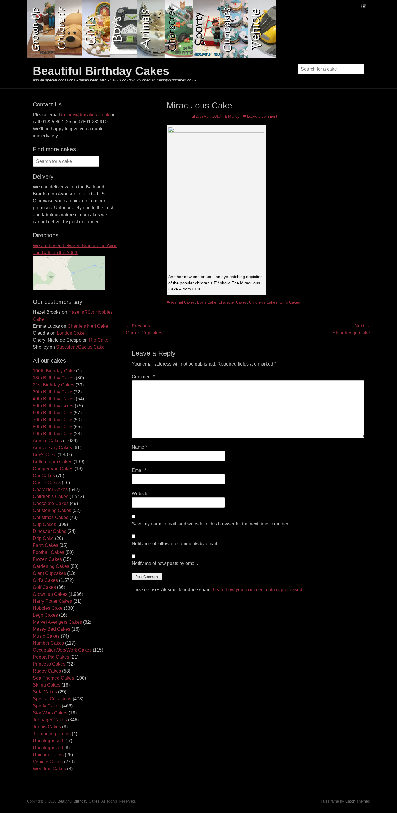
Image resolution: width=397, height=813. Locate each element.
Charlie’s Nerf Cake (87, 326)
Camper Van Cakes (53, 468)
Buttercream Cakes (52, 461)
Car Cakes (44, 475)
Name (139, 447)
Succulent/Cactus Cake (80, 347)
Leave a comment (262, 116)
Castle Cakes (47, 482)
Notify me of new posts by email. (165, 563)
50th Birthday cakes (53, 405)
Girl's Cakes (290, 302)
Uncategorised (48, 740)
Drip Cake (43, 538)
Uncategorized (48, 747)
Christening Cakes (52, 510)
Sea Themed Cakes (53, 677)
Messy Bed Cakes (51, 629)
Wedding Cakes (49, 768)
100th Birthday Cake (54, 370)
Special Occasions (52, 698)
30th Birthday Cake (52, 391)
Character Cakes (233, 302)
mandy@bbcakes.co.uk (85, 114)
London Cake (71, 333)
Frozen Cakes (47, 559)
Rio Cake (98, 340)
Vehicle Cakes (48, 761)
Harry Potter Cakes (52, 601)
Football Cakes (48, 552)
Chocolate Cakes (51, 503)
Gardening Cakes (51, 566)
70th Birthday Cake (52, 419)
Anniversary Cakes (52, 447)
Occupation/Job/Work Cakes (62, 650)
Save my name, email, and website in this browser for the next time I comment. (212, 523)
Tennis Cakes (47, 726)
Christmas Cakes (50, 517)
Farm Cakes (45, 545)
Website (140, 493)
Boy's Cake (206, 302)
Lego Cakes (45, 615)
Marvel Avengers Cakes (57, 622)
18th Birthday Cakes (54, 377)
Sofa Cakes (45, 691)
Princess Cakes (49, 664)
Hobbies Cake (47, 608)
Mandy (233, 116)
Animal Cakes (183, 302)
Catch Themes (357, 801)
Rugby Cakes (47, 670)
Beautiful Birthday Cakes (101, 71)
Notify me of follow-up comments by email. (175, 543)
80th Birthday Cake (52, 426)
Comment (143, 376)
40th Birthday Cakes (54, 398)
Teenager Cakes (50, 719)
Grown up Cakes (50, 594)
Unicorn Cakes (48, 754)
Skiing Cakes (46, 684)
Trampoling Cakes (52, 733)
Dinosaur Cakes (49, 531)
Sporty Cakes (47, 705)
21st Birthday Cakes (53, 384)
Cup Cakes (44, 524)
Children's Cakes (263, 302)
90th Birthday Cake (52, 433)
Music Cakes (46, 636)
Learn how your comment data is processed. (258, 589)
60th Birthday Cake (52, 412)
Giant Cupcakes (49, 573)
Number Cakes (48, 643)
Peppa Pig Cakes (51, 657)
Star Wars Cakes (50, 712)
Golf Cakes (44, 587)
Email (139, 470)
